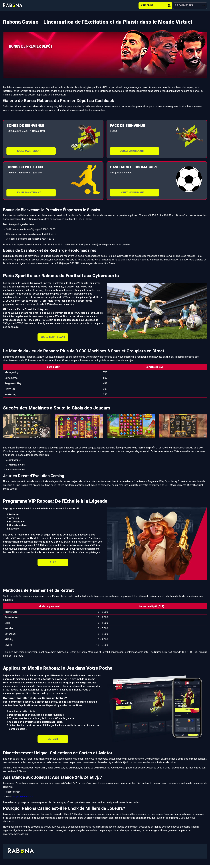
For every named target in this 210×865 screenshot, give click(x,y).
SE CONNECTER (184, 5)
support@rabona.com (23, 796)
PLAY (53, 562)
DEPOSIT (53, 738)
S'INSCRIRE (146, 5)
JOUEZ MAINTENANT (28, 150)
